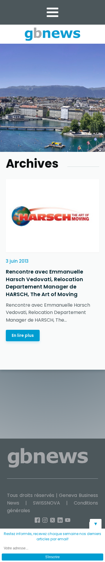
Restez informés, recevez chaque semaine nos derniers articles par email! (52, 536)
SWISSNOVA (46, 503)
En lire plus (23, 335)
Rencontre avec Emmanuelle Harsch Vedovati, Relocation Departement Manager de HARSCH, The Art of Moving (44, 283)
